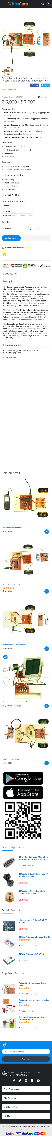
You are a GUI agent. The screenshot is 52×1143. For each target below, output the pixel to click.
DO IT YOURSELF (10, 215)
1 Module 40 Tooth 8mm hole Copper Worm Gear (32, 892)
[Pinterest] (32, 1081)
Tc (16, 115)
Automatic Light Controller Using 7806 (34, 1001)
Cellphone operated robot (12, 527)
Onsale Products (11, 910)
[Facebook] (13, 1081)
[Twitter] (19, 1081)
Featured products (13, 847)
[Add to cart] (46, 706)
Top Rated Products (13, 973)
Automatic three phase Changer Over (33, 984)
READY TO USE (26, 215)
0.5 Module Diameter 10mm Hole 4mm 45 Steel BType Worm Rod (33, 858)
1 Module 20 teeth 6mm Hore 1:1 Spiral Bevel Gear (33, 875)
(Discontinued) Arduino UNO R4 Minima (33, 921)
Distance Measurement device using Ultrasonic (33, 1018)
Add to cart (13, 238)
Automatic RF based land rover (14, 644)
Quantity (6, 228)
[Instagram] (26, 1081)
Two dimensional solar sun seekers (16, 702)
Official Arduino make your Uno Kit (34, 937)
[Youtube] (38, 1081)
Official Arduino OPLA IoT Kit (32, 954)
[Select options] (46, 531)
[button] (36, 238)
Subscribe (26, 1059)
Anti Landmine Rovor (11, 759)
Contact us (16, 128)
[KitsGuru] (18, 3)
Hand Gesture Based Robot (13, 585)
